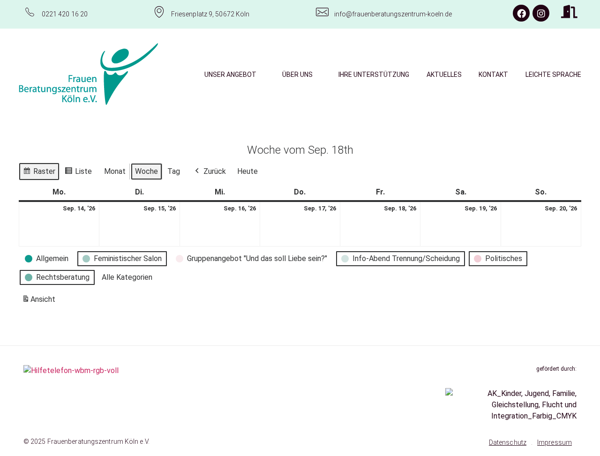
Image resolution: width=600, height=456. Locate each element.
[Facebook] (521, 13)
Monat (115, 171)
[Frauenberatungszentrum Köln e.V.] (88, 74)
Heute (247, 171)
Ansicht (40, 302)
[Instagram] (540, 13)
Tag (173, 171)
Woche (146, 171)
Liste (78, 173)
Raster (38, 173)
